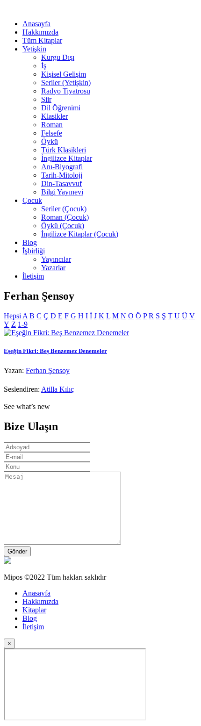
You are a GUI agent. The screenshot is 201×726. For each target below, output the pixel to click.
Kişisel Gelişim (63, 74)
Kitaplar (34, 610)
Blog (29, 242)
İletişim (33, 276)
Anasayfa (36, 24)
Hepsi (12, 316)
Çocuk (32, 200)
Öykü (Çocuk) (62, 226)
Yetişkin (34, 49)
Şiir (46, 99)
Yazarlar (53, 268)
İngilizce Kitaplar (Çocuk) (79, 234)
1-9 (23, 324)
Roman (52, 125)
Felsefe (51, 133)
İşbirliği (33, 251)
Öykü (49, 141)
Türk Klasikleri (63, 150)
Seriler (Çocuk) (63, 209)
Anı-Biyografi (62, 167)
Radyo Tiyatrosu (65, 91)
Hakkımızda (40, 32)
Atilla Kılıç (57, 389)
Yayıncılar (56, 259)
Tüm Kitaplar (42, 40)
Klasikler (54, 116)
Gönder (17, 551)
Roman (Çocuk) (65, 217)
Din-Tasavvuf (61, 183)
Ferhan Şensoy (48, 370)
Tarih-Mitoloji (61, 175)
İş (43, 66)
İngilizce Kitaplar (66, 158)
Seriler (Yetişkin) (66, 82)
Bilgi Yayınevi (62, 192)
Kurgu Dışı (57, 57)
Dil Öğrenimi (60, 108)
